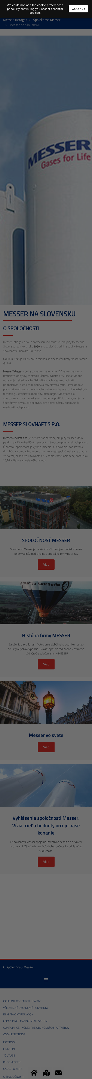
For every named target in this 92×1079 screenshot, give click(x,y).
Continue (78, 8)
